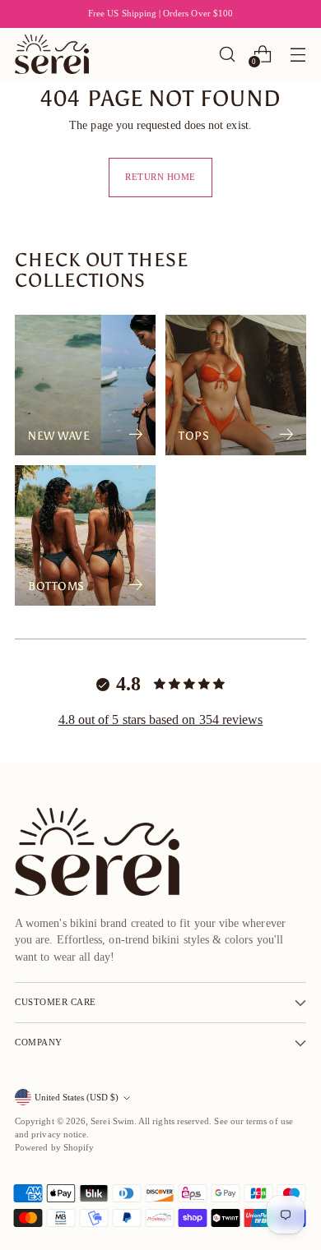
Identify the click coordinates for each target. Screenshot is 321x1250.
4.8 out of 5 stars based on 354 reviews (160, 719)
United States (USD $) (77, 1097)
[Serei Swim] (52, 54)
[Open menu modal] (297, 54)
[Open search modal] (227, 54)
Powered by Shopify (54, 1147)
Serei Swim (112, 1121)
